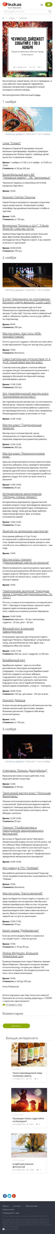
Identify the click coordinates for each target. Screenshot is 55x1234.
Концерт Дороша (14, 700)
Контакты (17, 1206)
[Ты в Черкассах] (12, 4)
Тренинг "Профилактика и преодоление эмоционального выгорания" (23, 830)
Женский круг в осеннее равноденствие (18, 629)
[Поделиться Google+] (14, 1196)
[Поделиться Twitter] (9, 1196)
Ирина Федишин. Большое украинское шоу (20, 954)
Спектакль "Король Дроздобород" (25, 770)
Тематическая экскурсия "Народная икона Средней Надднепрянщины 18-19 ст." (27, 594)
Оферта (6, 1206)
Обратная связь (31, 1206)
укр (41, 4)
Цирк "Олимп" (12, 143)
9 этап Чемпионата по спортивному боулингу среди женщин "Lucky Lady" (27, 300)
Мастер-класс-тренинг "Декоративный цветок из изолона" (26, 560)
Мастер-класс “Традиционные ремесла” (22, 426)
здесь (37, 95)
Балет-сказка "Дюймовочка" (21, 930)
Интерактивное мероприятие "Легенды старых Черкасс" (22, 495)
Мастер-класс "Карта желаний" (23, 893)
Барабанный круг (14, 660)
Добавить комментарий (16, 1026)
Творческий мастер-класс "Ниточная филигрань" (27, 794)
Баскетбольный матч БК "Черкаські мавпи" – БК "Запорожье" (26, 175)
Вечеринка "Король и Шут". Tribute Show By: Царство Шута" (26, 226)
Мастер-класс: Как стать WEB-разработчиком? (22, 334)
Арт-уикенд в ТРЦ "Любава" (21, 868)
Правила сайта (8, 1209)
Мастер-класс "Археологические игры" (24, 454)
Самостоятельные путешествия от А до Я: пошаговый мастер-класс (26, 360)
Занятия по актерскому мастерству (25, 531)
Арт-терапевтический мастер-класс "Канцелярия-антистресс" (26, 394)
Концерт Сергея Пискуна (19, 197)
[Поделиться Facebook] (5, 1196)
